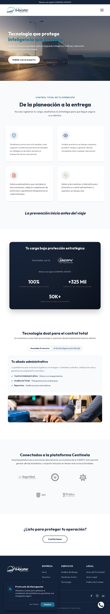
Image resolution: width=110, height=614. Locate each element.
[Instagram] (97, 596)
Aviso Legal (91, 577)
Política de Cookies (94, 582)
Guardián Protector (40, 348)
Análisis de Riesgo (69, 572)
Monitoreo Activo (69, 577)
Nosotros (46, 577)
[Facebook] (91, 596)
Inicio (44, 572)
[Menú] (102, 10)
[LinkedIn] (103, 596)
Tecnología (66, 582)
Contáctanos (55, 539)
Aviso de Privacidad (95, 572)
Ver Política (34, 604)
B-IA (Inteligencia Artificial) (67, 348)
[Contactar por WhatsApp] (101, 605)
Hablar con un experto (24, 59)
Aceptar (47, 604)
